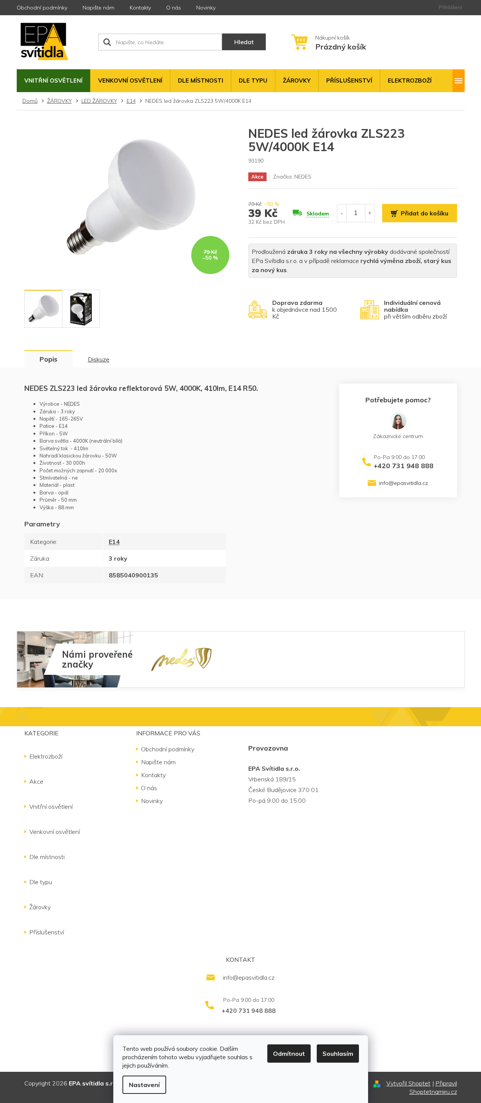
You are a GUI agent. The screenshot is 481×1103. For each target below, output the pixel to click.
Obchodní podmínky (42, 7)
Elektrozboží (45, 756)
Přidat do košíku (424, 213)
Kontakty (140, 7)
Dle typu (40, 882)
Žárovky (40, 907)
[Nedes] (181, 658)
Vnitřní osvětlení (51, 806)
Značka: (292, 176)
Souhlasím (337, 1053)
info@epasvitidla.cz (403, 483)
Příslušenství (46, 932)
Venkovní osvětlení (54, 831)
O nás (173, 7)
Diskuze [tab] (99, 359)
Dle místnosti (47, 857)
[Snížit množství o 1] (341, 213)
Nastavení (144, 1085)
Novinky (206, 7)
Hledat (244, 42)
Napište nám (98, 7)
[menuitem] (53, 80)
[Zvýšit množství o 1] (370, 213)
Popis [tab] (48, 359)
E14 (114, 541)
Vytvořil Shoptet (408, 1083)
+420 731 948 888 (403, 465)
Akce (36, 781)
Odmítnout (289, 1053)
